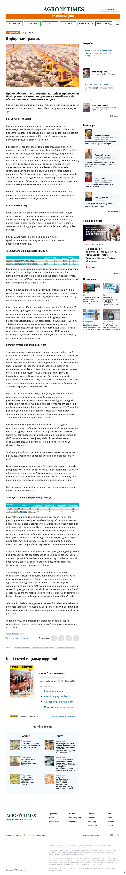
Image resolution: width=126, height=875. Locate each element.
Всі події (115, 273)
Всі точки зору (113, 211)
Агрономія (32, 24)
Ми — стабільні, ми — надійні (97, 85)
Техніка (50, 24)
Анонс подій (92, 825)
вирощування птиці (22, 648)
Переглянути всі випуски (64, 716)
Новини (91, 814)
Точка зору (92, 821)
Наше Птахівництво (23, 638)
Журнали (111, 821)
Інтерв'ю (91, 818)
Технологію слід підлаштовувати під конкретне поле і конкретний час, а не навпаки (100, 164)
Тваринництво (86, 24)
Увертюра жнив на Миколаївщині (99, 50)
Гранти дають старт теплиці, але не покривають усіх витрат (99, 205)
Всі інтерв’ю (114, 116)
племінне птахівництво (66, 648)
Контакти (111, 825)
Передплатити (109, 9)
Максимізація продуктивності (59, 707)
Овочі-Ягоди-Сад (103, 24)
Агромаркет (14, 24)
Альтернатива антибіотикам (58, 701)
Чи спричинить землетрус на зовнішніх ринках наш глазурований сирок (101, 142)
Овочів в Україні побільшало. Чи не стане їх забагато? (99, 185)
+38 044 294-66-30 (36, 835)
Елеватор (68, 24)
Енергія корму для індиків (58, 696)
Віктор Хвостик (18, 634)
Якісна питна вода (53, 691)
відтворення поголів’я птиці (43, 648)
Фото (110, 814)
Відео (110, 818)
